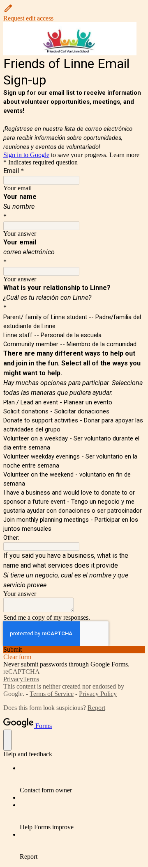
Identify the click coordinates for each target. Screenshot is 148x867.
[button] (74, 12)
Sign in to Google (26, 154)
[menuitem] (82, 779)
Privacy (13, 678)
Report (96, 707)
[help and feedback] (7, 740)
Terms (31, 678)
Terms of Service (52, 693)
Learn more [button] (124, 154)
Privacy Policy (98, 693)
